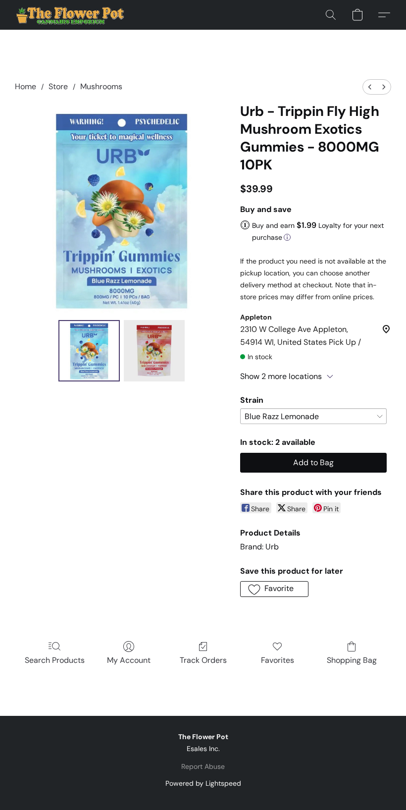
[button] (71, 15)
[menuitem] (370, 87)
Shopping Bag (352, 660)
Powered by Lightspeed (203, 783)
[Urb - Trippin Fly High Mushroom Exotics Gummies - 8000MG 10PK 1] (154, 350)
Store (58, 86)
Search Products (55, 660)
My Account (129, 660)
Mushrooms (101, 86)
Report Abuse (203, 766)
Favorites (277, 660)
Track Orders (203, 660)
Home (25, 86)
